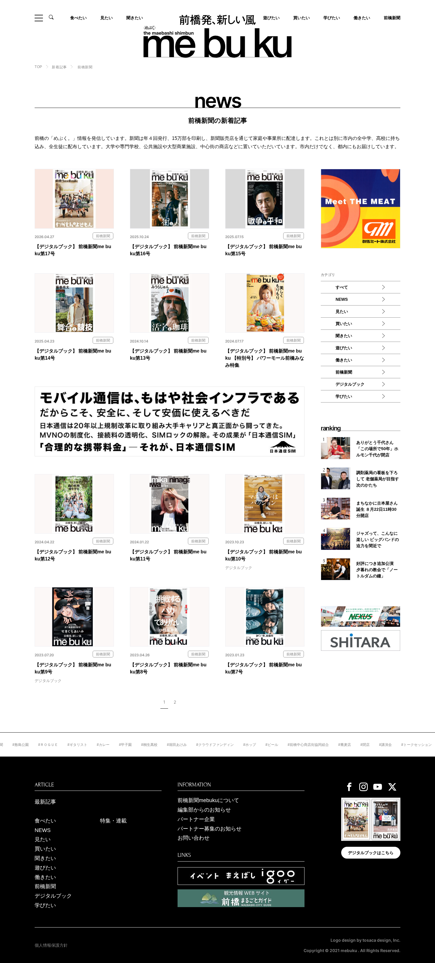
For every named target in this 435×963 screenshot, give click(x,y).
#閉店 (347, 745)
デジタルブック (350, 384)
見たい (106, 17)
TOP (38, 67)
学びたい (331, 17)
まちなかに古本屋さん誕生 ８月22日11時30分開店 (377, 509)
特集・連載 (113, 821)
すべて (342, 287)
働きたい (362, 17)
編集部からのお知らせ (204, 810)
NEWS (342, 299)
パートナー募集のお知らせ (209, 829)
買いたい (301, 17)
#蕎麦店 (326, 745)
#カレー (85, 745)
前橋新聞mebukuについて (208, 800)
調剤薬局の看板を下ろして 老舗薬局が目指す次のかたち (377, 478)
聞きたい (134, 17)
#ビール (254, 745)
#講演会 (367, 745)
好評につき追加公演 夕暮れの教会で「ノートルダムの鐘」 (377, 569)
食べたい (78, 17)
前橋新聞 (392, 17)
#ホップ (231, 745)
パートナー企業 (196, 819)
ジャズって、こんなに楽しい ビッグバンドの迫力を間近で (377, 539)
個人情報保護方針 (51, 945)
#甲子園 (107, 745)
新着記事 (59, 67)
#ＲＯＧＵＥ (30, 745)
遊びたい (344, 347)
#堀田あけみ (159, 745)
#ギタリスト (60, 745)
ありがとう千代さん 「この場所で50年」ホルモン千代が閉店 (377, 448)
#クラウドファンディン (197, 745)
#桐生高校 (131, 745)
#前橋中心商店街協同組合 (290, 745)
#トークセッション (399, 745)
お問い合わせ (194, 838)
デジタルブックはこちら (371, 852)
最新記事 (45, 802)
